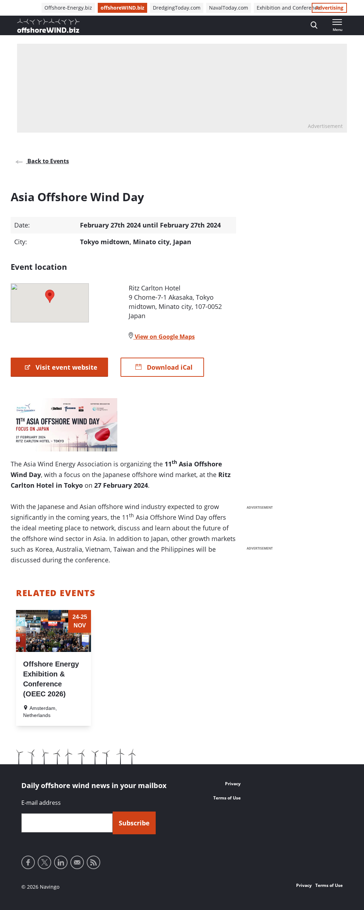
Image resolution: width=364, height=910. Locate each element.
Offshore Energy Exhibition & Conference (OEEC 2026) (51, 679)
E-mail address (41, 803)
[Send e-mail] (77, 862)
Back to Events (47, 161)
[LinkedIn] (61, 862)
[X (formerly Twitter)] (44, 862)
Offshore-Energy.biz (68, 7)
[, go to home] (48, 25)
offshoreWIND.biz (122, 7)
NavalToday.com (228, 7)
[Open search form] (314, 25)
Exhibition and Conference (288, 7)
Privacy (233, 784)
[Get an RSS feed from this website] (93, 862)
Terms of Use (227, 798)
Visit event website (65, 367)
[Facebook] (28, 862)
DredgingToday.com (176, 7)
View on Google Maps (164, 337)
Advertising (329, 7)
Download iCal (169, 367)
